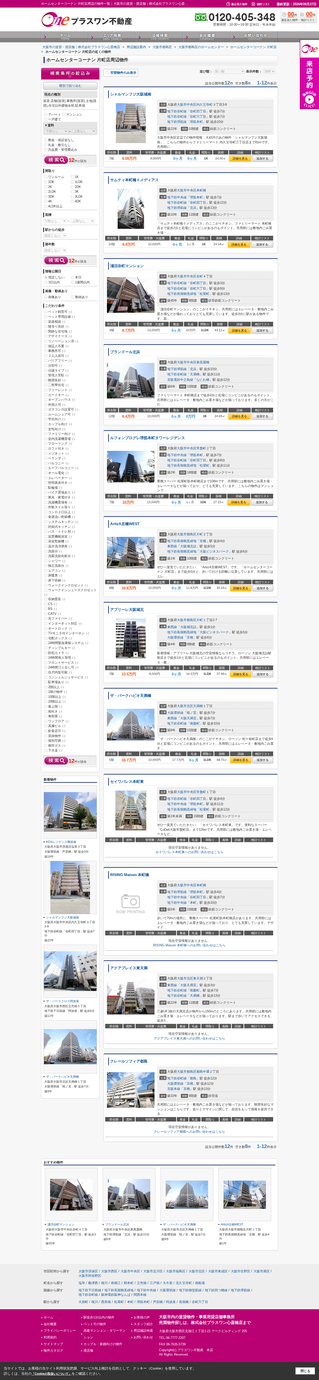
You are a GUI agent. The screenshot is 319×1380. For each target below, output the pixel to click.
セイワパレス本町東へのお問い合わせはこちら (190, 852)
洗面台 (55, 551)
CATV (54, 614)
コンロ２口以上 (61, 512)
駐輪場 (55, 487)
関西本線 (140, 1295)
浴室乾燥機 (58, 541)
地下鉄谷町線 (177, 111)
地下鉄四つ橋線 (216, 1290)
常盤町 (201, 448)
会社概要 (50, 1324)
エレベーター (60, 478)
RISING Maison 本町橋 (129, 875)
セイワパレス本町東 (127, 782)
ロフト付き (58, 448)
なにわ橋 (202, 380)
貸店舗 (88, 1350)
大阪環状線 (175, 637)
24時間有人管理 (61, 657)
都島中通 (202, 1071)
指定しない (56, 277)
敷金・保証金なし (61, 140)
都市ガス (56, 745)
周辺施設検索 (143, 1330)
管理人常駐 (58, 375)
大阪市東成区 (218, 1271)
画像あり (54, 297)
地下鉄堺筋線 (177, 122)
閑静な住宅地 (60, 331)
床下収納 (56, 580)
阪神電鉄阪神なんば (115, 1295)
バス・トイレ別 (61, 531)
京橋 (203, 541)
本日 (78, 277)
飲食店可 (56, 731)
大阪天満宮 (188, 718)
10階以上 (57, 697)
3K (77, 191)
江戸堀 (155, 1283)
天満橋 (195, 374)
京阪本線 (173, 1089)
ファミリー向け (61, 434)
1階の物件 (57, 692)
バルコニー (58, 463)
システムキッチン (63, 522)
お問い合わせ (143, 1337)
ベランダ (56, 458)
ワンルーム (56, 177)
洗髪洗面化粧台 (61, 556)
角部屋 (55, 716)
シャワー (56, 561)
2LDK (52, 191)
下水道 (55, 750)
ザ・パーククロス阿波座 (62, 1001)
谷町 (199, 276)
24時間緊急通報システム (68, 643)
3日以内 (54, 282)
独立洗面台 (58, 566)
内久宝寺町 (204, 104)
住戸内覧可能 (60, 672)
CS (52, 604)
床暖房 (55, 575)
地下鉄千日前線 (90, 1290)
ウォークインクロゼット (68, 585)
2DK (78, 187)
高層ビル (56, 726)
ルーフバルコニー (63, 468)
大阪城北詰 (188, 546)
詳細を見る (240, 158)
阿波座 (171, 1302)
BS (52, 609)
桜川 (104, 1283)
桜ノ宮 (191, 713)
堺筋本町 (196, 122)
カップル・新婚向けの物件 (102, 1344)
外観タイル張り (61, 507)
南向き (55, 711)
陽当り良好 (58, 326)
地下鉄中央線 (177, 197)
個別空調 (56, 740)
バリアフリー (60, 360)
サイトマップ (53, 1344)
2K (50, 187)
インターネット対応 (64, 623)
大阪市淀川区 (153, 1271)
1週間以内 (82, 282)
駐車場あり (58, 682)
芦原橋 (158, 1302)
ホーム (48, 1317)
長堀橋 (184, 1302)
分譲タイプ (58, 370)
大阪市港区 (261, 1271)
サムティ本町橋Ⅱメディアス (134, 180)
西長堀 (106, 1302)
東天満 (198, 978)
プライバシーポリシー (60, 1330)
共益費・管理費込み (62, 150)
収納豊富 (56, 599)
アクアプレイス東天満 (129, 968)
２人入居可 (58, 356)
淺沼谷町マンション (127, 266)
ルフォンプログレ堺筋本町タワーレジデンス (147, 438)
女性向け (56, 429)
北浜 (193, 208)
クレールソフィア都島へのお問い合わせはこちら (189, 1132)
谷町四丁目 (198, 111)
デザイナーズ (60, 336)
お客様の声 (142, 1317)
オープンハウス (61, 400)
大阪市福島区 (175, 1271)
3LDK (79, 196)
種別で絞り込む (70, 85)
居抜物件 (56, 736)
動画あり (81, 297)
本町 (193, 902)
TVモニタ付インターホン (68, 633)
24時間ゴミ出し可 (63, 667)
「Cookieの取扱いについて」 (52, 1374)
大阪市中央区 (186, 104)
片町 (199, 534)
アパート (54, 114)
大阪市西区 (109, 1271)
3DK (51, 196)
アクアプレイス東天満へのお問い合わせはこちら (189, 1038)
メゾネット (58, 453)
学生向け (56, 419)
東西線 (172, 546)
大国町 (83, 1302)
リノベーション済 (63, 341)
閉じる (305, 1371)
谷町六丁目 (198, 116)
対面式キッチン (61, 527)
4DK (78, 201)
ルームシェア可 (61, 414)
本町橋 (201, 190)
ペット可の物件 (94, 1324)
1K (77, 177)
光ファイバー (60, 618)
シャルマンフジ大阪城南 (130, 94)
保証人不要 (58, 346)
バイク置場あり (61, 492)
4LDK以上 (55, 206)
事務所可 (56, 351)
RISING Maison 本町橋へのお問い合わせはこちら (189, 945)
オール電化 (58, 473)
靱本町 (129, 1283)
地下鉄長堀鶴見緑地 (181, 294)
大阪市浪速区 (88, 1271)
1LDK (79, 182)
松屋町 (204, 294)
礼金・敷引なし (59, 145)
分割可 (55, 365)
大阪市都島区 (186, 534)
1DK (51, 182)
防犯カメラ (58, 653)
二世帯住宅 (58, 385)
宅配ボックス (60, 638)
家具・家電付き (61, 497)
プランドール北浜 (125, 352)
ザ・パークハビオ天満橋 (130, 696)
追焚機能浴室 (60, 536)
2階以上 (56, 687)
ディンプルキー (61, 648)
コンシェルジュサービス (68, 677)
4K (50, 201)
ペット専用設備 (61, 317)
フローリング (60, 443)
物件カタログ (53, 1350)
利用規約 (50, 1337)
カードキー (58, 395)
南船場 (200, 1283)
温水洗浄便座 (60, 546)
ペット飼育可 (60, 312)
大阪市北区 (185, 706)
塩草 (82, 1283)
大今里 (167, 1283)
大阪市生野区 (240, 1271)
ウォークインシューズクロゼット (70, 592)
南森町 (195, 723)
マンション (74, 114)
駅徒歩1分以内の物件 (98, 1317)
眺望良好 (56, 380)
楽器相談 (56, 322)
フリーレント (60, 390)
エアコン (56, 570)
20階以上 (57, 701)
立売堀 (142, 1283)
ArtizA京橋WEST (125, 524)
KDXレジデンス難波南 (61, 842)
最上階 (55, 706)
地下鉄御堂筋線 (190, 1290)
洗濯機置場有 (60, 502)
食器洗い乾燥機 (61, 517)
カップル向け (60, 424)
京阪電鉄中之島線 (180, 380)
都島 (193, 1078)
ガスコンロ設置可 (63, 409)
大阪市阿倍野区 (90, 1276)
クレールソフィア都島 (129, 1061)
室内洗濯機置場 (61, 439)
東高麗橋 (202, 362)
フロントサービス (63, 662)
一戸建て (54, 119)
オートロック (60, 628)
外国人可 (56, 404)
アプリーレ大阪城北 (127, 610)
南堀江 (116, 1283)
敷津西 (93, 1283)
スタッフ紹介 (143, 1324)
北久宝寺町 (184, 1283)
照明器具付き (60, 483)
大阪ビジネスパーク (214, 551)
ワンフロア (58, 721)
